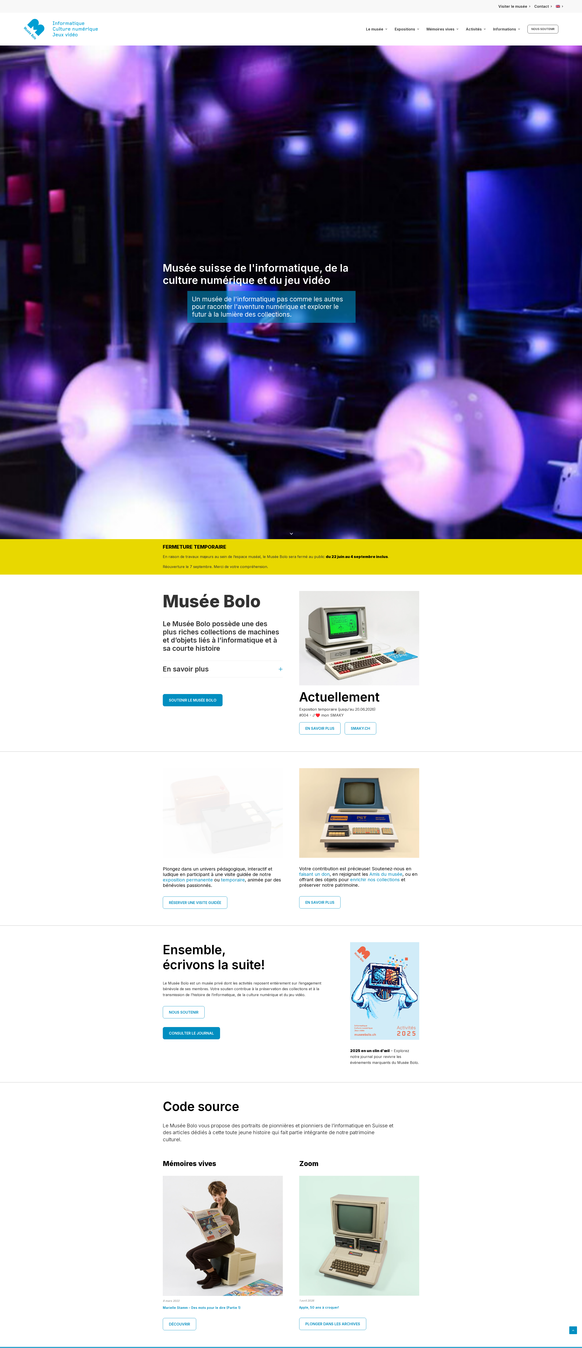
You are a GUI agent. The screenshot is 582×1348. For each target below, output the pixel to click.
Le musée (374, 29)
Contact (541, 6)
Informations (504, 29)
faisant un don (314, 874)
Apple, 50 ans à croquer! (319, 1307)
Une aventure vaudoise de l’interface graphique (202, 1308)
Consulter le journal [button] (191, 1033)
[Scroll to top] (573, 1330)
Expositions (405, 29)
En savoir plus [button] (319, 728)
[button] (223, 1236)
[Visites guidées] (359, 813)
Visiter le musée (512, 6)
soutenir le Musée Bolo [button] (192, 700)
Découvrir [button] (179, 1324)
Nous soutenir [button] (183, 1012)
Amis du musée (385, 874)
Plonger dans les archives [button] (332, 1324)
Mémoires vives (440, 29)
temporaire (233, 880)
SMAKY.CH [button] (360, 728)
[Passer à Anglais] (559, 6)
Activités (474, 29)
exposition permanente (188, 880)
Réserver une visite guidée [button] (195, 902)
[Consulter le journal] (384, 991)
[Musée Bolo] (61, 29)
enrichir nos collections (375, 879)
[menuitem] (514, 6)
